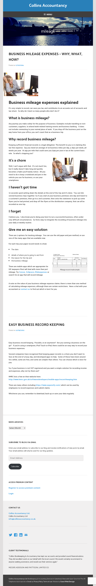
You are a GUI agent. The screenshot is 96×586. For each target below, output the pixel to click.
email (26, 537)
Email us (30, 581)
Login (11, 493)
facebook (15, 537)
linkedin (21, 537)
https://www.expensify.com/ (48, 385)
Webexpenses (41, 272)
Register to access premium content (24, 488)
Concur (22, 272)
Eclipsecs (30, 272)
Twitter (10, 537)
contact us (25, 289)
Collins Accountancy (48, 5)
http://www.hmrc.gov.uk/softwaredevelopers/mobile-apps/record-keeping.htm (43, 379)
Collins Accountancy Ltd (19, 513)
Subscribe (15, 466)
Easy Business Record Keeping (36, 325)
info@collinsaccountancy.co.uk (22, 519)
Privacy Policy (38, 581)
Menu (49, 14)
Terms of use (47, 581)
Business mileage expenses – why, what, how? (45, 57)
